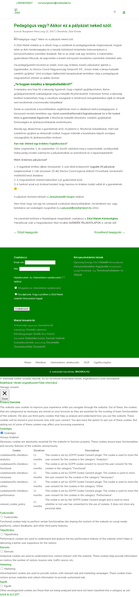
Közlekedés (115, 266)
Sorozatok (19, 338)
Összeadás (52, 342)
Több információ (48, 382)
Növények (86, 270)
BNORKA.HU (82, 371)
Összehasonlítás (23, 346)
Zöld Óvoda (74, 31)
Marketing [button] (5, 564)
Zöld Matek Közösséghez (102, 218)
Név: (16, 268)
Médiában (41, 362)
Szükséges (10, 433)
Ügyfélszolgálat (102, 362)
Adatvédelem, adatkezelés (65, 362)
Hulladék (103, 262)
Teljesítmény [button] (7, 530)
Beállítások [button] (6, 382)
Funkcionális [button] (7, 513)
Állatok (78, 274)
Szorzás (50, 338)
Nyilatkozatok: (21, 277)
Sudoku (41, 338)
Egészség (79, 262)
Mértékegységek (23, 334)
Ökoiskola (62, 31)
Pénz (44, 334)
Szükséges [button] (6, 428)
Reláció (51, 334)
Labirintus (41, 329)
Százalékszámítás (24, 342)
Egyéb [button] (3, 581)
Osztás (37, 334)
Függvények (32, 325)
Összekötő (39, 346)
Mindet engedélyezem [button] (26, 382)
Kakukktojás (20, 329)
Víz (121, 270)
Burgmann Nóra (31, 31)
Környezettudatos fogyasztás (91, 266)
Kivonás (30, 329)
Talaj (94, 271)
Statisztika (31, 338)
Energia (89, 262)
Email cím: (19, 262)
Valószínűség (39, 342)
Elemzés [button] (4, 547)
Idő (51, 325)
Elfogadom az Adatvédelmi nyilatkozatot (39, 288)
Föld (95, 262)
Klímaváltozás (116, 262)
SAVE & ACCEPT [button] (9, 594)
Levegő (77, 270)
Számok (60, 338)
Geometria (43, 325)
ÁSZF (87, 362)
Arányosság (20, 325)
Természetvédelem (108, 270)
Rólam (27, 362)
